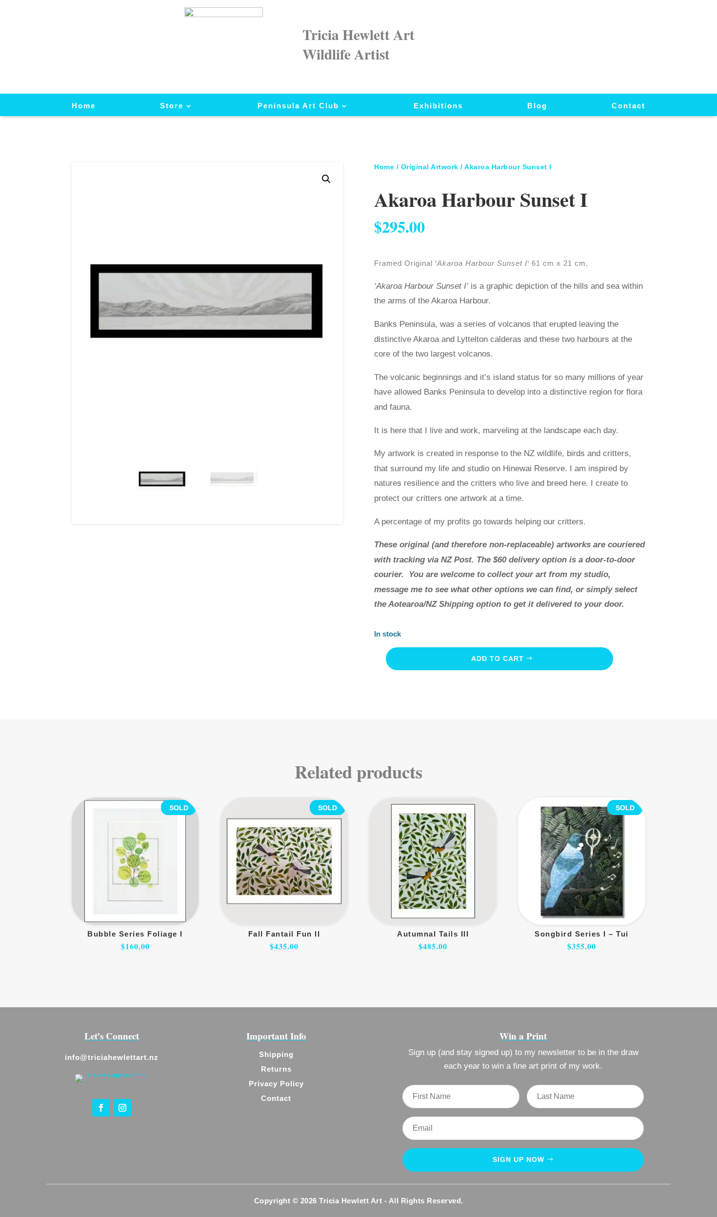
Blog (537, 106)
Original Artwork (429, 167)
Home (84, 106)
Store (171, 106)
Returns (276, 1069)
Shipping (276, 1054)
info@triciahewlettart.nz (112, 1057)
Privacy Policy (276, 1083)
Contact (628, 106)
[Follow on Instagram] (122, 1108)
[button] (326, 179)
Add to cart (497, 658)
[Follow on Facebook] (101, 1108)
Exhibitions (438, 106)
